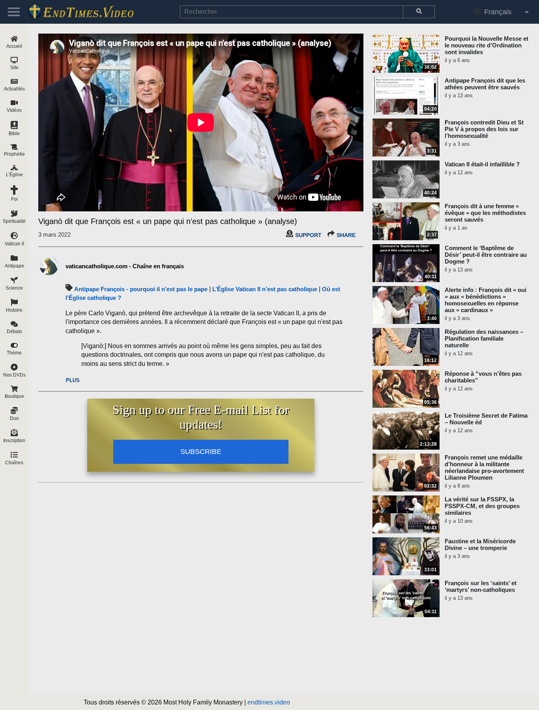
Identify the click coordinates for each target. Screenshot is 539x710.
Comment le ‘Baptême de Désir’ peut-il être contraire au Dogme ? (486, 255)
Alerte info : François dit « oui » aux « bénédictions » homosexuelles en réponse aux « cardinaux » (485, 299)
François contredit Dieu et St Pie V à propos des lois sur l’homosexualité (484, 129)
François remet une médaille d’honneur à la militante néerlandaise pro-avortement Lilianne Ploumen (484, 467)
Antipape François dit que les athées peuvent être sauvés (485, 83)
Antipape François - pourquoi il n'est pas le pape (141, 289)
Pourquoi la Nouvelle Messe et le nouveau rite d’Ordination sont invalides (486, 45)
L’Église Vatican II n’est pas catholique (264, 289)
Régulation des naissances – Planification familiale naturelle (484, 338)
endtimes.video (268, 702)
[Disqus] (200, 585)
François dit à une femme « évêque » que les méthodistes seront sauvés (485, 213)
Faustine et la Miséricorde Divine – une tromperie (480, 544)
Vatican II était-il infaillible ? (482, 164)
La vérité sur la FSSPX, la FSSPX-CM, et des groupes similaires (482, 506)
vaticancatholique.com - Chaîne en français (125, 266)
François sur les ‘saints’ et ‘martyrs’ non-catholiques (481, 586)
